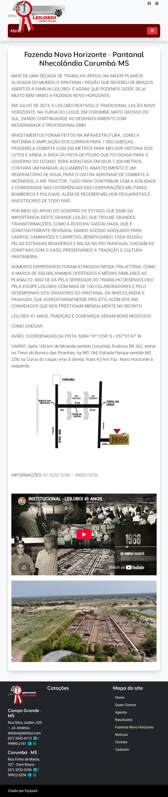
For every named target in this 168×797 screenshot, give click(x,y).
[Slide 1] (84, 656)
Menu (15, 30)
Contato (121, 742)
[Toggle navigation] (152, 31)
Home (119, 697)
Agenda (121, 712)
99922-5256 (86, 475)
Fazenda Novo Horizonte (134, 727)
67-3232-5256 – (59, 475)
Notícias (121, 735)
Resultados (123, 720)
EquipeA (31, 791)
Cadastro (122, 749)
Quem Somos (125, 705)
